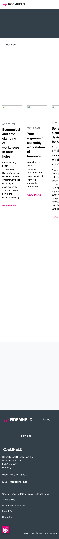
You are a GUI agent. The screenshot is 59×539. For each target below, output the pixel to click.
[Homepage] (14, 4)
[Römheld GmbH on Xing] (49, 435)
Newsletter (7, 517)
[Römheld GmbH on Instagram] (54, 435)
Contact (48, 399)
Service (49, 380)
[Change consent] (5, 529)
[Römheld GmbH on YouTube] (37, 435)
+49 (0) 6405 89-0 (18, 474)
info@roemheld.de (18, 481)
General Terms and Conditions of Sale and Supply (26, 493)
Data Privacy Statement (13, 505)
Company (48, 352)
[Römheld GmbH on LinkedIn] (44, 435)
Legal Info (7, 511)
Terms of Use (8, 499)
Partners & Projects (35, 361)
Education (11, 44)
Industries (46, 371)
